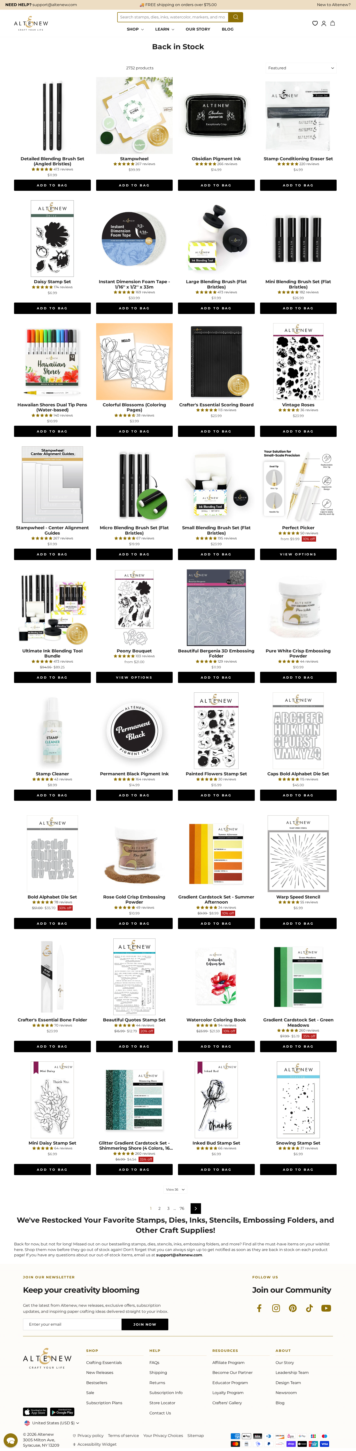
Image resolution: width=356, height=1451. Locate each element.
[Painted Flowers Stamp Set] (216, 730)
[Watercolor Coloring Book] (216, 976)
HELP (155, 1351)
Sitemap (195, 1435)
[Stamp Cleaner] (52, 730)
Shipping (158, 1372)
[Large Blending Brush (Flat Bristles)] (216, 238)
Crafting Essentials (104, 1362)
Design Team (288, 1382)
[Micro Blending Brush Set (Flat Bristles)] (134, 484)
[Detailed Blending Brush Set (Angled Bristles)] (52, 115)
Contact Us (160, 1413)
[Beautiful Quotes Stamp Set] (134, 976)
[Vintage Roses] (298, 361)
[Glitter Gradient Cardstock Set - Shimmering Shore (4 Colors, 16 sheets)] (134, 1099)
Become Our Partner (232, 1372)
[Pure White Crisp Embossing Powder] (298, 607)
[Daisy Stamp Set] (52, 238)
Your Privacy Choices (163, 1435)
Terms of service (123, 1435)
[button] (11, 1440)
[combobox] (173, 17)
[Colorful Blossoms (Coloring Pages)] (134, 361)
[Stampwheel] (134, 115)
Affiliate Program (228, 1362)
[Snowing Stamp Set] (298, 1099)
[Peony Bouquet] (134, 607)
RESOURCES (225, 1351)
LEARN (162, 29)
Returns (157, 1382)
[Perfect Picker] (298, 484)
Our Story (285, 1362)
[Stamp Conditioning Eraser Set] (298, 115)
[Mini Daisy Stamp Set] (52, 1099)
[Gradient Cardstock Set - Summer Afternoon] (216, 853)
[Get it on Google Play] (62, 1412)
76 (182, 1208)
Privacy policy (90, 1435)
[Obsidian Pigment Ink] (216, 115)
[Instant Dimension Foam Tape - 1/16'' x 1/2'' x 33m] (134, 238)
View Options (298, 554)
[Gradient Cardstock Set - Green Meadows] (298, 976)
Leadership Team (292, 1372)
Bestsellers (96, 1382)
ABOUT (283, 1351)
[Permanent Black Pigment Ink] (134, 730)
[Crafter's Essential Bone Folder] (52, 976)
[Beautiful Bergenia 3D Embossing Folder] (216, 607)
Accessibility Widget (97, 1444)
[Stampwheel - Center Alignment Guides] (52, 484)
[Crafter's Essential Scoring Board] (216, 361)
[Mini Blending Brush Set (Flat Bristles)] (298, 238)
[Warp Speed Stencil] (298, 853)
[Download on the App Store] (35, 1412)
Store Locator (162, 1403)
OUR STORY (198, 29)
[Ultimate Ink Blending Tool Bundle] (52, 607)
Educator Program (230, 1382)
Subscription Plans (104, 1403)
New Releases (99, 1372)
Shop (92, 1351)
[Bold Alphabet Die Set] (52, 853)
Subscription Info (166, 1392)
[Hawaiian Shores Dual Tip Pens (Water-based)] (52, 361)
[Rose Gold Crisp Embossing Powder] (134, 853)
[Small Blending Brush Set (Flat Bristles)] (216, 484)
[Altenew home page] (31, 23)
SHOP (133, 29)
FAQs (154, 1362)
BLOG (227, 29)
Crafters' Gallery (227, 1403)
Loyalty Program (228, 1392)
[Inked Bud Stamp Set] (216, 1099)
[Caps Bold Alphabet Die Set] (298, 730)
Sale (90, 1392)
